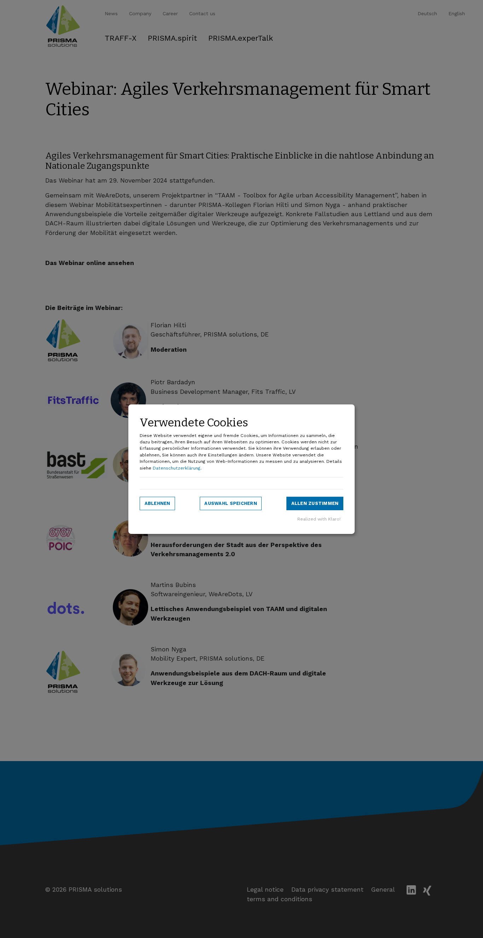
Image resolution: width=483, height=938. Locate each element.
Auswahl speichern (230, 503)
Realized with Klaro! (319, 519)
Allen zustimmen (315, 503)
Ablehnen (157, 503)
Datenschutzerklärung (176, 468)
